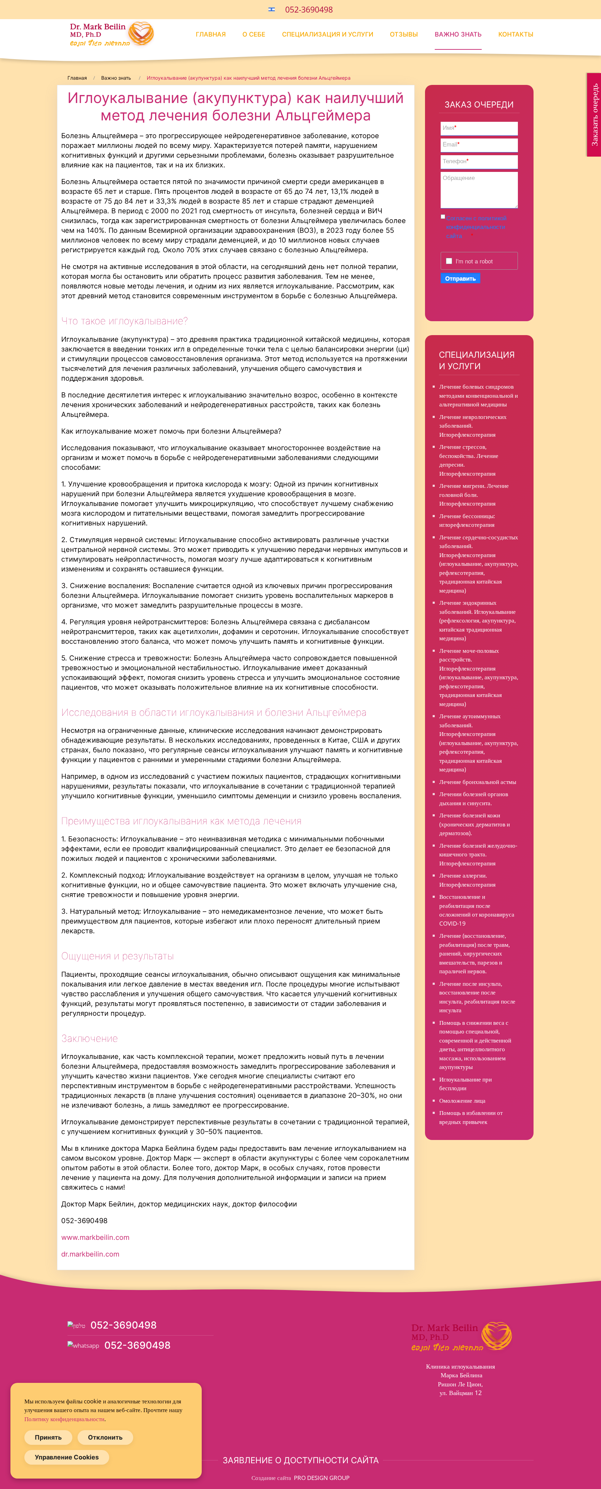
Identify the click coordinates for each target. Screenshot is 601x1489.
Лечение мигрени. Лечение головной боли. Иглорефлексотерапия (474, 494)
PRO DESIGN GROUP (321, 1478)
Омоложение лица (462, 1100)
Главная (211, 34)
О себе (253, 34)
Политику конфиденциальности (64, 1419)
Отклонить (105, 1437)
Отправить (460, 278)
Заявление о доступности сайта (301, 1460)
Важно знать (458, 34)
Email (451, 144)
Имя (450, 127)
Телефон (456, 160)
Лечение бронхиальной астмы (477, 782)
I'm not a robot (474, 260)
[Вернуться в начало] (110, 34)
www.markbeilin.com (95, 1237)
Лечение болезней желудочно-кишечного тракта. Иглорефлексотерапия (478, 854)
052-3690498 (309, 9)
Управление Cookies (67, 1457)
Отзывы (404, 34)
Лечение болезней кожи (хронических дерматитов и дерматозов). (474, 824)
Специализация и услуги (327, 34)
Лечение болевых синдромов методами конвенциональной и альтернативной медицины (478, 395)
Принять (48, 1437)
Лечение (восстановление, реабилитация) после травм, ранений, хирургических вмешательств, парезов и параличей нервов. (474, 953)
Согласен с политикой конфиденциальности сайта (476, 226)
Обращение (459, 177)
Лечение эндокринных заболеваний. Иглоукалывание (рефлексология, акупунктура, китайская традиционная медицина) (477, 620)
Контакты (516, 34)
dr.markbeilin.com (90, 1254)
